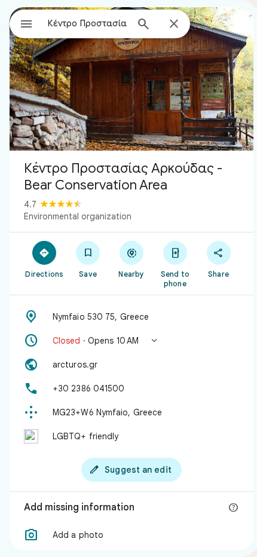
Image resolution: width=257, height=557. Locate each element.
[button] (131, 341)
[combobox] (87, 23)
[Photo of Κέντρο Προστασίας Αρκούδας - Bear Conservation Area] (131, 79)
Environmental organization (77, 216)
